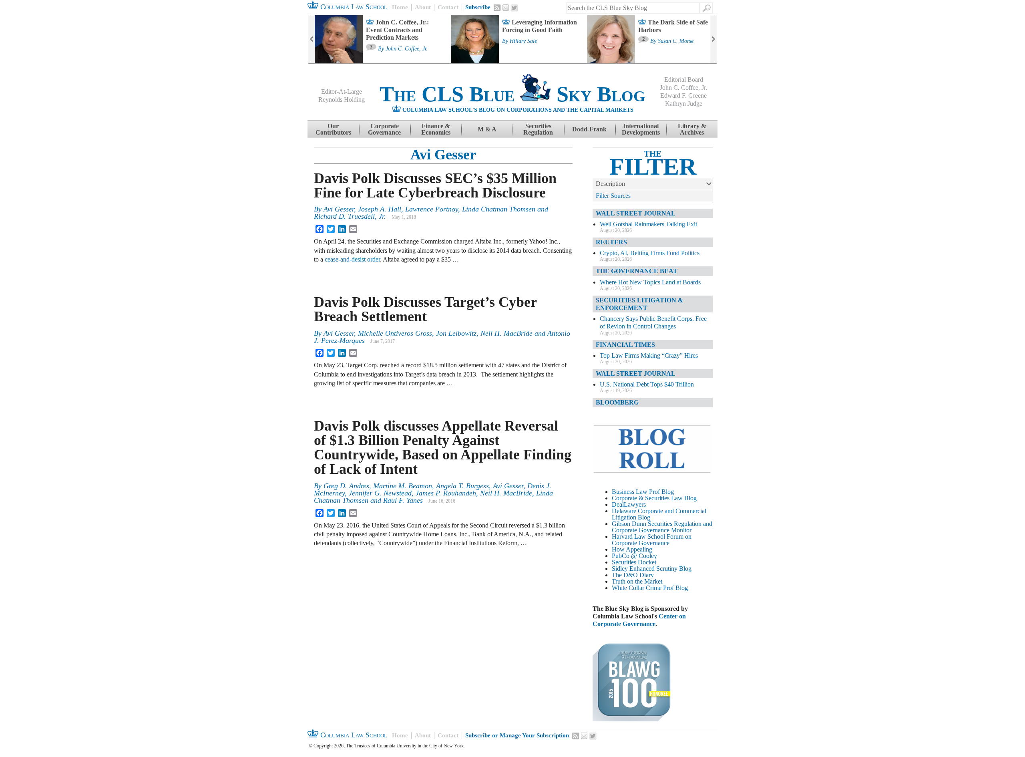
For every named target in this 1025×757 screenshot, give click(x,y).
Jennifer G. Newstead (380, 493)
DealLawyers (629, 504)
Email (505, 7)
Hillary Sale (523, 41)
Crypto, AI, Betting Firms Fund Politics (649, 253)
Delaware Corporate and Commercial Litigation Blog (659, 514)
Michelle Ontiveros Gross (395, 333)
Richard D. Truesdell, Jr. (350, 216)
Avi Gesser (443, 154)
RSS (497, 7)
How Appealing (632, 549)
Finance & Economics (435, 129)
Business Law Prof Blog (643, 491)
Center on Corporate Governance (639, 620)
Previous (311, 39)
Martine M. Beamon (402, 486)
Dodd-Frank (589, 129)
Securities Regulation (538, 129)
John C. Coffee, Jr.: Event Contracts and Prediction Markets (397, 30)
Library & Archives (692, 129)
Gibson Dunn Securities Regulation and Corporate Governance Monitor (662, 527)
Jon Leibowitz (456, 333)
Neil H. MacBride (506, 333)
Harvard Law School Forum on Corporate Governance (651, 539)
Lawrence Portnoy (431, 209)
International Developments (641, 129)
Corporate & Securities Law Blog (654, 498)
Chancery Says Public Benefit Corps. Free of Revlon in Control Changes (653, 322)
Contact (448, 7)
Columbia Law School (352, 7)
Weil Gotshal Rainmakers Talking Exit (648, 224)
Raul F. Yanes (403, 500)
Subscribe (477, 7)
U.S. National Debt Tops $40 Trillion (647, 384)
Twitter (514, 8)
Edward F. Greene (683, 95)
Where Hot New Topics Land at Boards (650, 282)
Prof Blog (675, 587)
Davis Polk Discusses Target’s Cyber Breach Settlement (425, 309)
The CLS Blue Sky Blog (512, 94)
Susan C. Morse (675, 41)
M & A (487, 129)
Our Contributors (333, 129)
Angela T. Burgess (462, 486)
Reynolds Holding (341, 99)
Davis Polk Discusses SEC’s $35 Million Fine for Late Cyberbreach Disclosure (435, 185)
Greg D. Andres (346, 486)
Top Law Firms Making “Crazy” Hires (649, 355)
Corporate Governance (384, 129)
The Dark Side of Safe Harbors (673, 26)
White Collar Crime (636, 587)
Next (713, 39)
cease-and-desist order (352, 259)
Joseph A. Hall (379, 209)
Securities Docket (634, 562)
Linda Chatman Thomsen (498, 209)
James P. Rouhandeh (446, 493)
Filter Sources (613, 195)
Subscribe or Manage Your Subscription (517, 735)
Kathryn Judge (683, 103)
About (423, 7)
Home (400, 7)
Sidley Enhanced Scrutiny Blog (651, 568)
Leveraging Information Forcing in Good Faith (539, 26)
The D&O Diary (633, 575)
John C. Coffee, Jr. (407, 49)
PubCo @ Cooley (634, 555)
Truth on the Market (637, 581)
